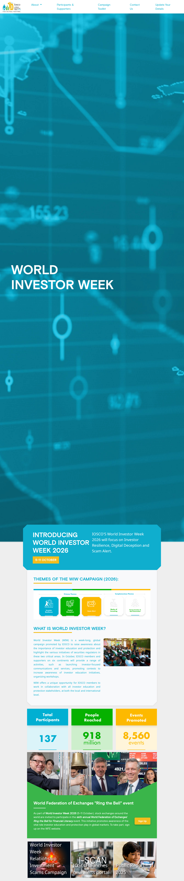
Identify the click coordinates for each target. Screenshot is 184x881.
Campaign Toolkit (104, 6)
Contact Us (135, 6)
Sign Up (142, 821)
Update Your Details (162, 6)
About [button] (35, 4)
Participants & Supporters (65, 6)
